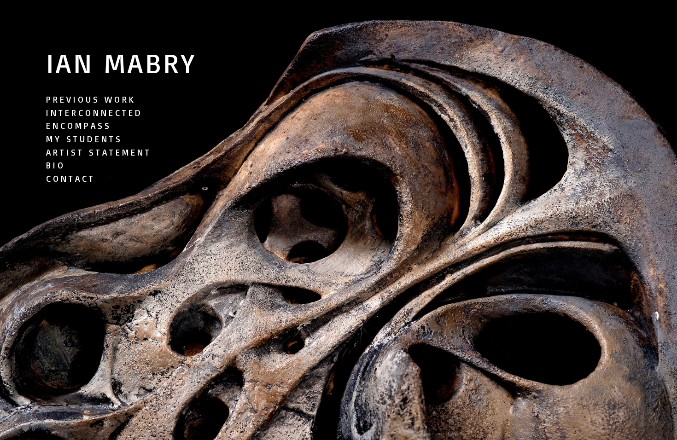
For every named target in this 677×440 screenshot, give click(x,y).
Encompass (78, 125)
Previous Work (91, 99)
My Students (84, 139)
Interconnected (94, 112)
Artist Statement (99, 152)
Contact (70, 178)
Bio (55, 165)
